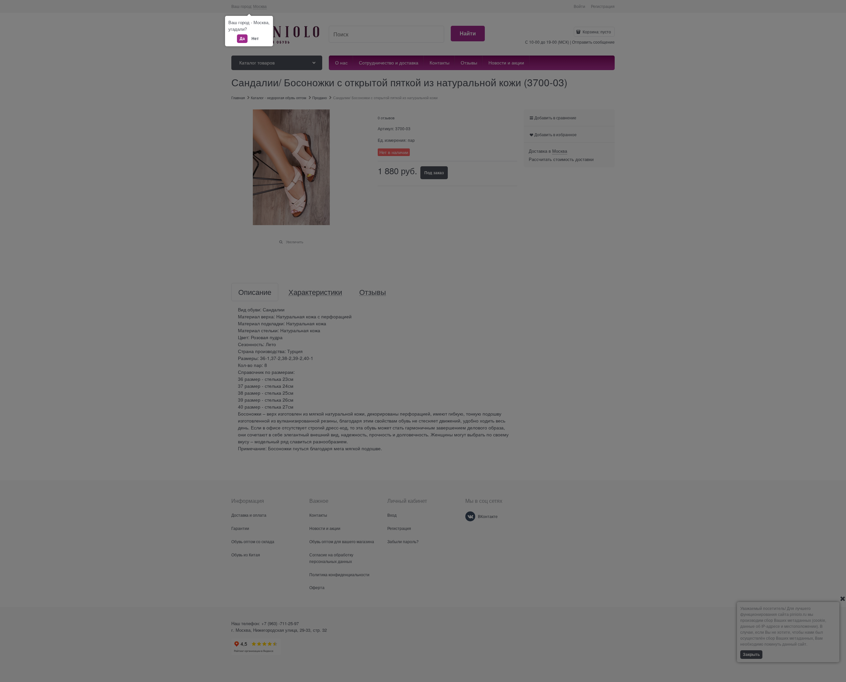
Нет (255, 38)
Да (242, 38)
